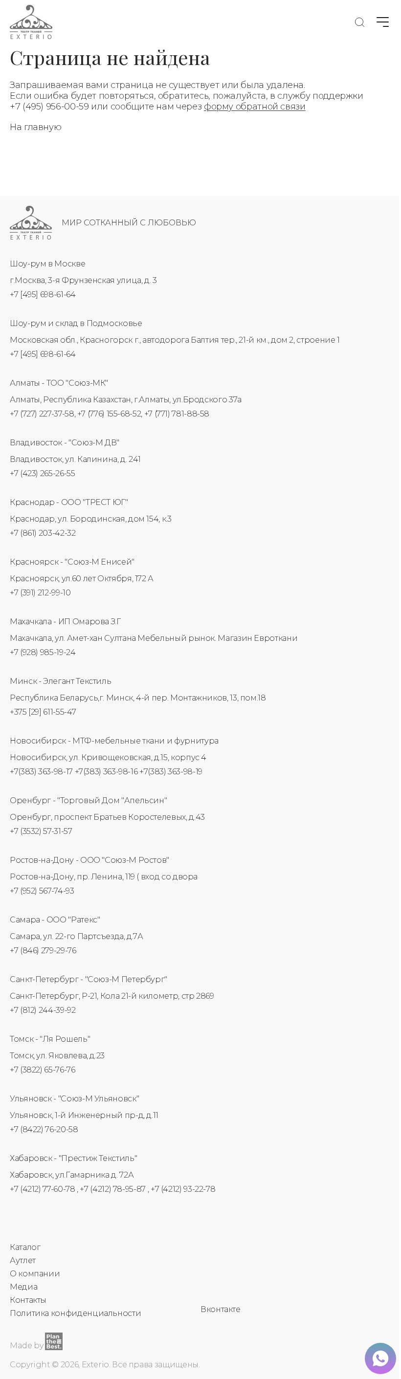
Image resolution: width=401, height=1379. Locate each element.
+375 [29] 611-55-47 (43, 712)
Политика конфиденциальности (75, 1313)
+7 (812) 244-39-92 (43, 1010)
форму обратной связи (255, 106)
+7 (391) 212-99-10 (40, 592)
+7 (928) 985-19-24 (43, 652)
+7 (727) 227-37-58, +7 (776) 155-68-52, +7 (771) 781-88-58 (109, 413)
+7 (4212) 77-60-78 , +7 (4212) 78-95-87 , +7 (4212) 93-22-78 (112, 1189)
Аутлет (23, 1260)
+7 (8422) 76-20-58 (44, 1129)
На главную (35, 127)
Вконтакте (220, 1309)
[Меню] (382, 22)
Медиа (23, 1286)
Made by (26, 1345)
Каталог (25, 1247)
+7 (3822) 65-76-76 (42, 1069)
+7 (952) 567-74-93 (42, 891)
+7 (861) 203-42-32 (43, 533)
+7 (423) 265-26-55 (42, 473)
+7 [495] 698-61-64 (43, 294)
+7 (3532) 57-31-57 (41, 831)
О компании (35, 1273)
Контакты (28, 1300)
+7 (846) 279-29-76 (43, 950)
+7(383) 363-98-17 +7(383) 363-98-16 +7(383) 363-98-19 (106, 771)
